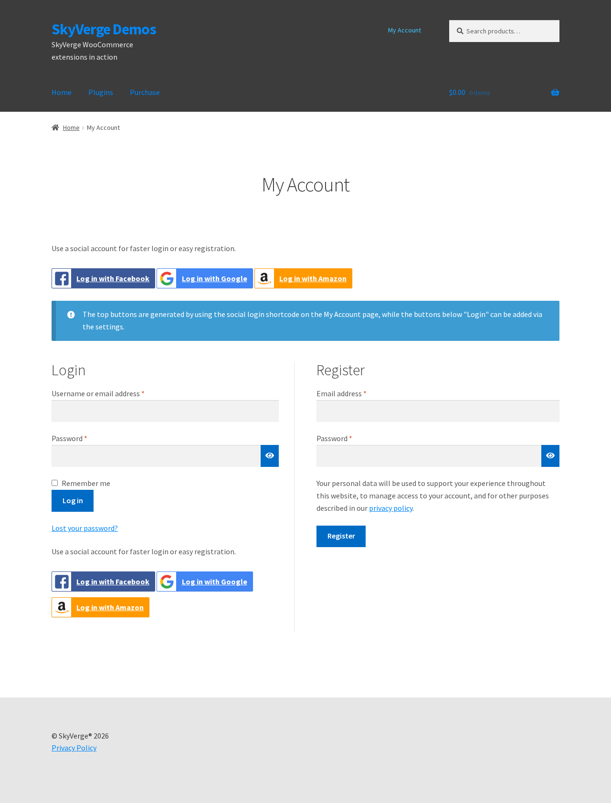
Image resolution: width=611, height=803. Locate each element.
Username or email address (112, 393)
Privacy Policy (74, 747)
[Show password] (270, 456)
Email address (355, 393)
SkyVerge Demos (104, 29)
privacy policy (390, 508)
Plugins (100, 92)
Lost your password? (85, 528)
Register (341, 535)
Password (84, 438)
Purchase (145, 92)
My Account (404, 30)
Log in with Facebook (112, 278)
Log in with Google (214, 278)
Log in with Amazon (313, 278)
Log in (73, 500)
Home (62, 92)
